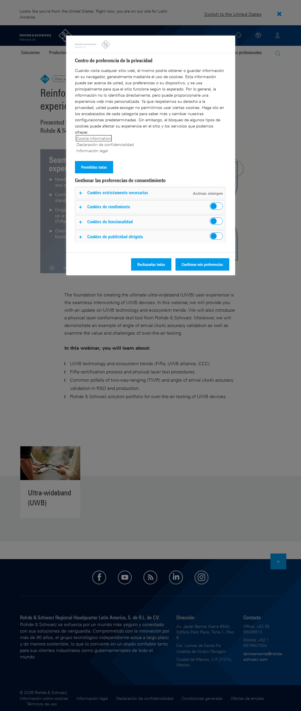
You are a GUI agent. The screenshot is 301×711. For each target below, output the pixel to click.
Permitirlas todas (94, 167)
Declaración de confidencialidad (105, 144)
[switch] (216, 206)
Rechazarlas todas (151, 264)
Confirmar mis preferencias (202, 264)
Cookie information (93, 138)
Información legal (92, 150)
